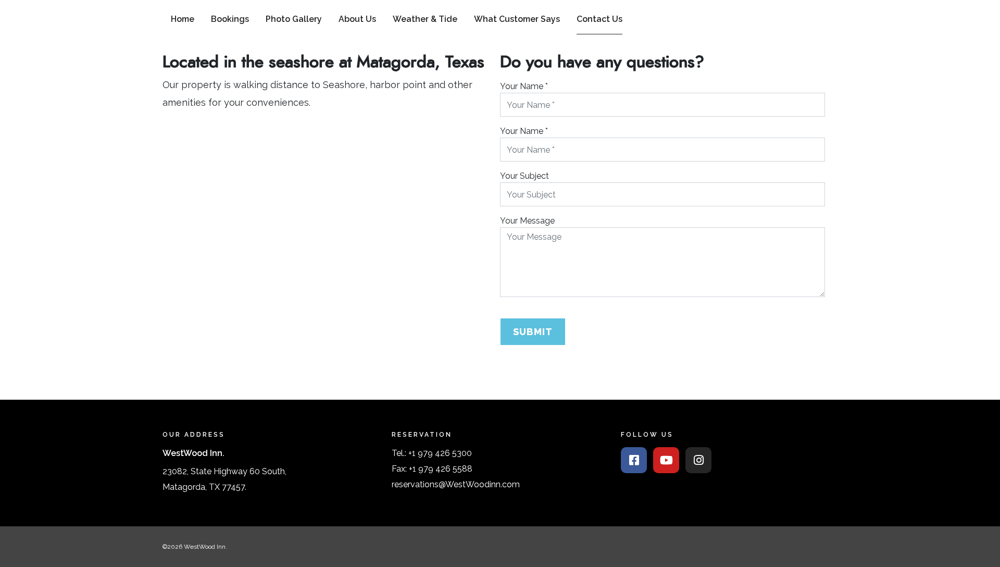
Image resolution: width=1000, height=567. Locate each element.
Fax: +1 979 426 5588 (432, 469)
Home (182, 19)
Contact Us (599, 19)
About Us (357, 19)
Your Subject (524, 176)
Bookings (230, 19)
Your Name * (524, 86)
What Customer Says (517, 19)
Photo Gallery (294, 19)
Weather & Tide (425, 19)
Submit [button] (533, 331)
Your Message (527, 221)
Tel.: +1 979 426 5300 (432, 453)
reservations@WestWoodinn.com (456, 484)
